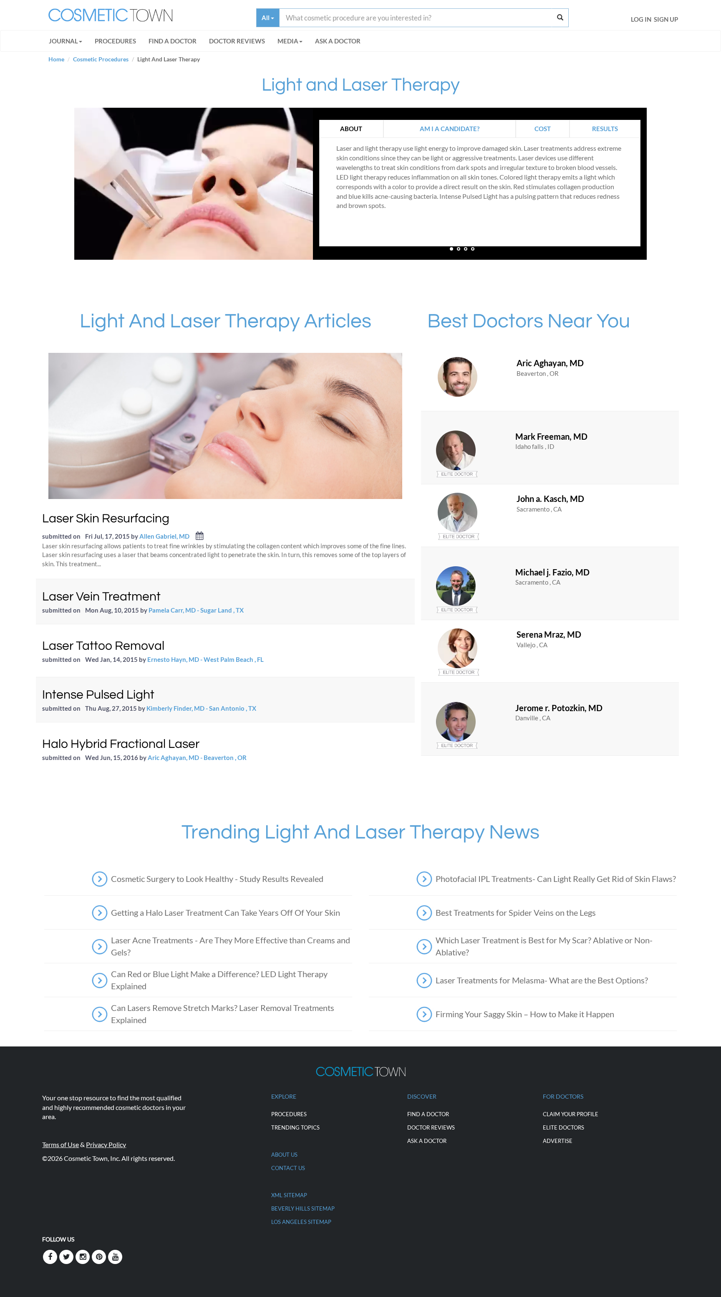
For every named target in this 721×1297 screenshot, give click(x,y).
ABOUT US (284, 1154)
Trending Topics (295, 1127)
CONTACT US (288, 1168)
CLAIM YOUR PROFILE (570, 1114)
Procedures (115, 41)
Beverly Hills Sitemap (303, 1208)
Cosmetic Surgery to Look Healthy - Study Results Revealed (217, 879)
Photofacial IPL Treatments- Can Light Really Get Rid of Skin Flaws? (556, 879)
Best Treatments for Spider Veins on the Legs (516, 912)
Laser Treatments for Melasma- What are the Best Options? (542, 980)
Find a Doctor (428, 1114)
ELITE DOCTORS (563, 1127)
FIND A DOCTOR (173, 41)
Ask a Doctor (337, 41)
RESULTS (605, 128)
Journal (63, 41)
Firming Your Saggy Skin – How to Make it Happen (525, 1014)
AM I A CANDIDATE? (449, 128)
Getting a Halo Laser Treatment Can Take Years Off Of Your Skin (225, 912)
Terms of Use (60, 1144)
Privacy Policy (106, 1144)
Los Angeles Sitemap (301, 1221)
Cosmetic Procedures (101, 59)
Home (56, 59)
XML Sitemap (289, 1195)
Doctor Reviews (237, 41)
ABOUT (351, 128)
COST (542, 128)
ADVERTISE (557, 1140)
